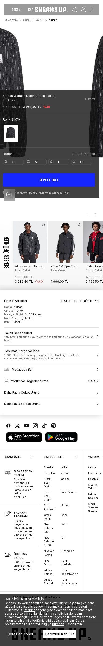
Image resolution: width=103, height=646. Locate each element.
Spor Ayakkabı (49, 507)
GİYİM (40, 20)
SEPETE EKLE (49, 179)
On (64, 537)
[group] (30, 253)
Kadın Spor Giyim (47, 496)
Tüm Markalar (67, 562)
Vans (65, 514)
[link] (51, 337)
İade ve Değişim (93, 496)
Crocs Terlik (47, 516)
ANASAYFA (11, 20)
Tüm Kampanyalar (70, 581)
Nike (64, 467)
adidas (66, 478)
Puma (65, 505)
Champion (68, 550)
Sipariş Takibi (92, 486)
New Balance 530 (49, 528)
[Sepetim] (91, 9)
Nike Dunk (47, 562)
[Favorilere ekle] (93, 94)
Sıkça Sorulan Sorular (93, 507)
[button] (9, 195)
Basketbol (50, 473)
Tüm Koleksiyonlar (70, 572)
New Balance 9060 (49, 541)
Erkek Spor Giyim (47, 482)
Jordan (66, 473)
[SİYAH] (11, 133)
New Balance (69, 492)
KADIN (32, 9)
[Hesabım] (83, 9)
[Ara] (74, 9)
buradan (58, 624)
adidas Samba (48, 572)
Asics (65, 524)
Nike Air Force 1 (49, 552)
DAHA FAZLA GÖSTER (79, 301)
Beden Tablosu (83, 154)
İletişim (92, 467)
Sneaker (49, 467)
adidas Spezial (48, 581)
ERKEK (16, 9)
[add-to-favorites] (44, 224)
